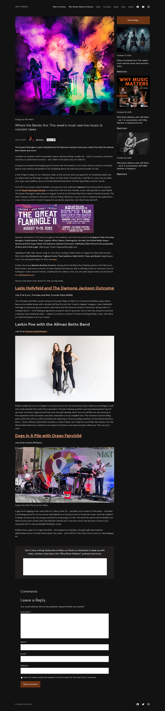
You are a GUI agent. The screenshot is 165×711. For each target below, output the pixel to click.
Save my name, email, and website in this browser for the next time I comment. (60, 677)
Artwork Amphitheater (36, 331)
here (54, 259)
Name (24, 642)
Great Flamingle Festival (33, 190)
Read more (122, 71)
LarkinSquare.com (26, 275)
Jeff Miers (21, 6)
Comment (26, 612)
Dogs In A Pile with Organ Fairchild (48, 435)
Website (24, 665)
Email (24, 653)
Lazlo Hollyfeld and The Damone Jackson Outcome (64, 288)
